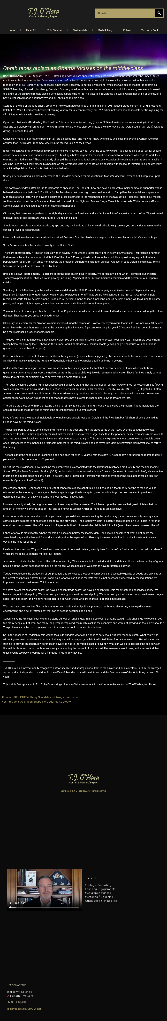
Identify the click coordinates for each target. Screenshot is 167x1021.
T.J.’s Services (54, 30)
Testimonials (80, 30)
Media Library (105, 30)
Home (11, 30)
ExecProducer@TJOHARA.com (24, 1008)
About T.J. (31, 30)
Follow (127, 30)
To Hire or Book (150, 30)
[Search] (159, 13)
